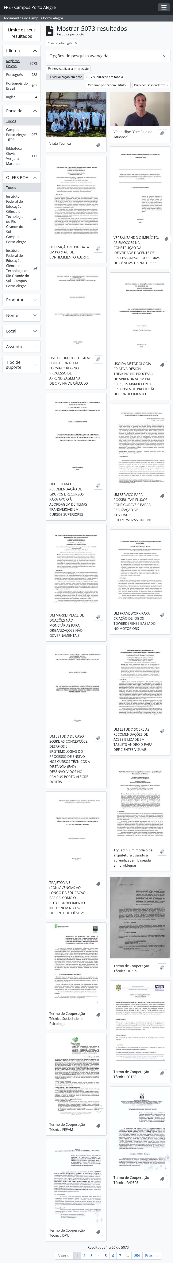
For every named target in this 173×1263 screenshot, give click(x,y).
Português (21, 75)
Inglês (21, 98)
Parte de (14, 111)
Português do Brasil (21, 86)
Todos (11, 121)
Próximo (152, 1255)
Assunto (14, 346)
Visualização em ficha (66, 77)
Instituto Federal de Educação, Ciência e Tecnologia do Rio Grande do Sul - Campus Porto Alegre (21, 219)
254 (137, 1255)
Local (11, 331)
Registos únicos (21, 63)
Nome (12, 315)
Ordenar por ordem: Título (107, 85)
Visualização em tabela (106, 77)
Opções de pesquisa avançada (78, 56)
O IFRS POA (17, 177)
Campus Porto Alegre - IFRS (21, 134)
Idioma (13, 51)
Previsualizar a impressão (70, 69)
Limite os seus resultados (22, 33)
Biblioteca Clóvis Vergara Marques (21, 156)
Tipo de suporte (13, 364)
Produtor (15, 300)
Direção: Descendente (150, 85)
